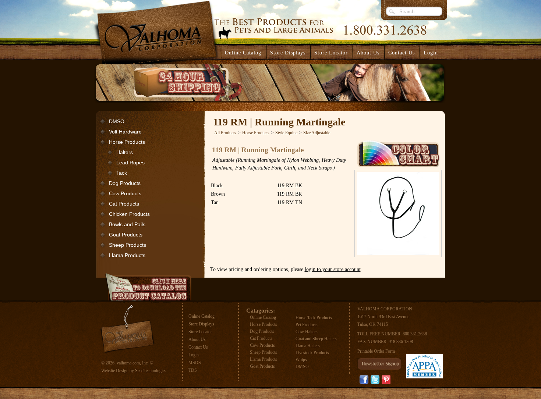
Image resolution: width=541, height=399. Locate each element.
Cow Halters (307, 331)
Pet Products (307, 324)
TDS (192, 370)
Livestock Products (312, 352)
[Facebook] (364, 379)
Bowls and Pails (127, 224)
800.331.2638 (415, 333)
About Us (197, 339)
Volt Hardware (125, 132)
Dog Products (125, 183)
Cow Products (125, 193)
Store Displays (201, 324)
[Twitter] (375, 379)
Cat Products (124, 204)
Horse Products (127, 142)
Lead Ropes (130, 162)
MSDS (194, 362)
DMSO (116, 121)
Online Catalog (201, 316)
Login (431, 53)
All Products (225, 132)
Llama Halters (308, 345)
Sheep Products (127, 245)
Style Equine (286, 132)
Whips (301, 359)
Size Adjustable (316, 132)
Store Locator (200, 331)
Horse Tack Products (314, 317)
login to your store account (333, 269)
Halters (124, 152)
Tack (121, 173)
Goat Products (125, 235)
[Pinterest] (386, 379)
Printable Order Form (376, 351)
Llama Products (127, 255)
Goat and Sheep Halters (316, 338)
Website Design (114, 370)
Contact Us (198, 347)
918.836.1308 (401, 341)
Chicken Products (129, 214)
